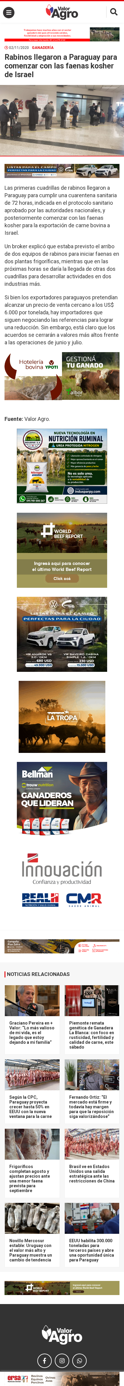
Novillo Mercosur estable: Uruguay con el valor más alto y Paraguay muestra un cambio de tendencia (30, 1250)
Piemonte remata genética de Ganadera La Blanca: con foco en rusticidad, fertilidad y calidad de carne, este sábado (91, 1035)
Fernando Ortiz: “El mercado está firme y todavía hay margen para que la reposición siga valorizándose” (91, 1107)
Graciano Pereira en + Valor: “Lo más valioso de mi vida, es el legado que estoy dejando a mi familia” (31, 1033)
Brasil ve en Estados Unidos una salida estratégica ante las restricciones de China (92, 1173)
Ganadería (43, 48)
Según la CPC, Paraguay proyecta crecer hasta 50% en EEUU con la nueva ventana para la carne (30, 1107)
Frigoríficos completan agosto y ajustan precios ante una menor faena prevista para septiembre (29, 1178)
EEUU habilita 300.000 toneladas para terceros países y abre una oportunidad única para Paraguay (91, 1250)
